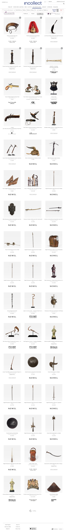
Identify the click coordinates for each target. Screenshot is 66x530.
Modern (32, 13)
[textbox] (56, 4)
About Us (18, 524)
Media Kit (7, 528)
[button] (45, 2)
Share (11, 64)
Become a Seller (8, 526)
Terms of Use (17, 528)
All (40, 13)
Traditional (25, 13)
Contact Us (5, 2)
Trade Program (8, 524)
